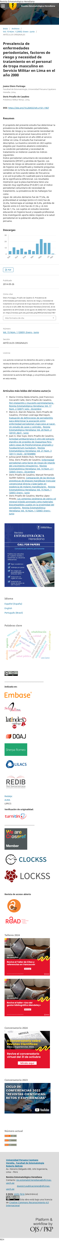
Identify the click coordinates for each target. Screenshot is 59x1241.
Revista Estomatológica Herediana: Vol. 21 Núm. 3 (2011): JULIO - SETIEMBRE (30, 450)
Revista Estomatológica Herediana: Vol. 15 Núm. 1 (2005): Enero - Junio (32, 489)
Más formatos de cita (14, 318)
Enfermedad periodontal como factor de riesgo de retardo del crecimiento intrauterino (32, 462)
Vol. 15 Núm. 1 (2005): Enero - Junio (19, 31)
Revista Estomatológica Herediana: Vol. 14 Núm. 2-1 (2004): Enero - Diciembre (31, 468)
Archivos (15, 28)
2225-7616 (19, 1194)
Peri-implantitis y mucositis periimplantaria (31, 402)
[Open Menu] (3, 6)
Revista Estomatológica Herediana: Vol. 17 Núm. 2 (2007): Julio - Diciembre (30, 407)
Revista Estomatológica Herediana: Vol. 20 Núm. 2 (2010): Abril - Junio (30, 429)
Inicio (5, 28)
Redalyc (8, 796)
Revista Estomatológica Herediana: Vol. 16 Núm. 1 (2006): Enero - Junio (30, 510)
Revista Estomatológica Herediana (38, 6)
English (8, 608)
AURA (7, 800)
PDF (9, 269)
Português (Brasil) (14, 612)
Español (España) (13, 603)
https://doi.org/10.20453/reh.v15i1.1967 (28, 107)
